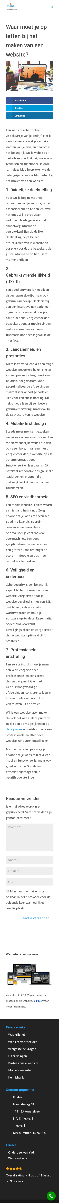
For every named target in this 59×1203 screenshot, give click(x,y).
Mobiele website (19, 1070)
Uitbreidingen (17, 1056)
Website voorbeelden (22, 1042)
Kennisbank (16, 1077)
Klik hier (38, 1000)
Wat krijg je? (16, 1035)
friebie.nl (19, 1126)
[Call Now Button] (51, 1196)
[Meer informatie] (29, 989)
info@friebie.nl (23, 1118)
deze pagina (14, 729)
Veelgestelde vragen (22, 1049)
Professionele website (23, 1063)
